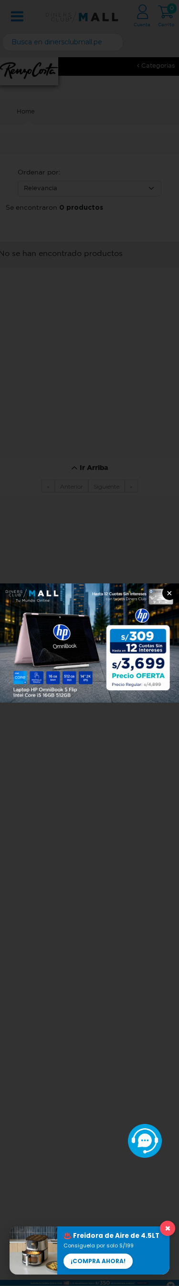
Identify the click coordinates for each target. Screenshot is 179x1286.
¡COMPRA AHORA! (98, 1261)
